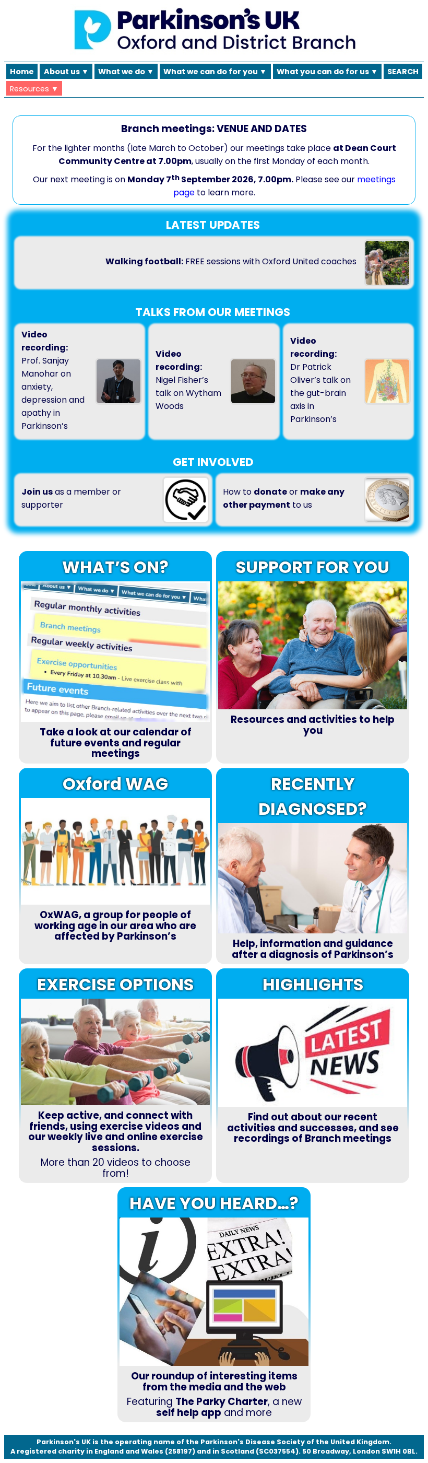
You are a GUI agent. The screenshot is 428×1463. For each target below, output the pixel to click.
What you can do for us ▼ (327, 71)
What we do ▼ (126, 71)
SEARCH (403, 71)
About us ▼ (66, 71)
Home (22, 71)
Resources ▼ (34, 89)
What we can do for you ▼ (215, 71)
